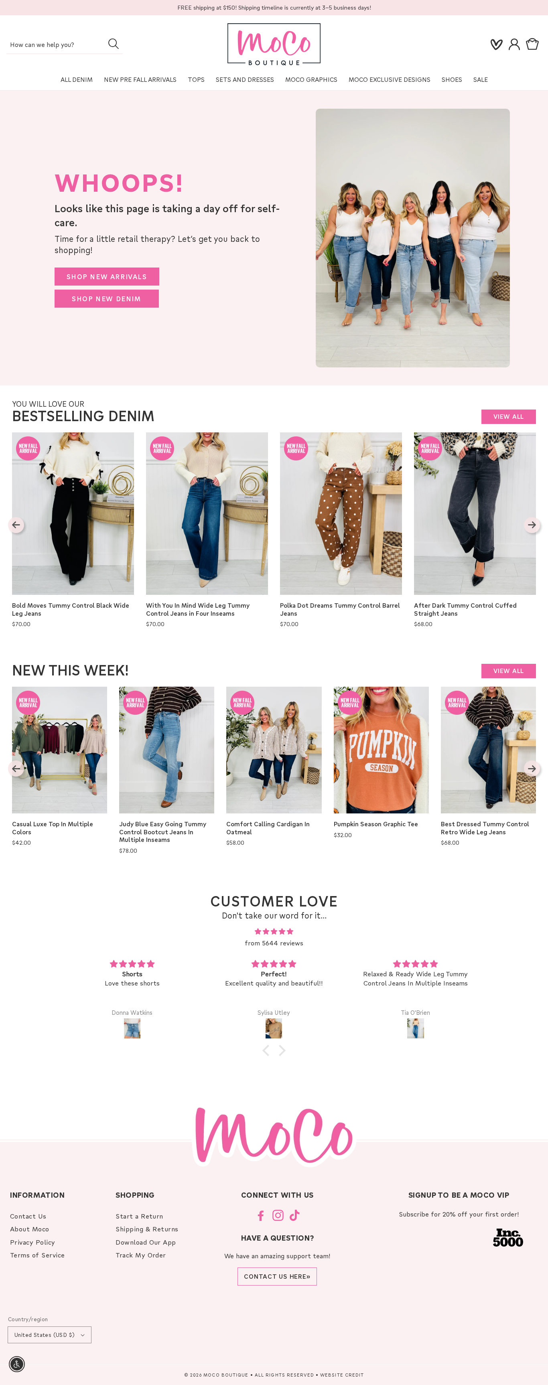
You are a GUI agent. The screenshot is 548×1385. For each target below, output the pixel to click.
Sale (480, 79)
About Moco (29, 1229)
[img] (274, 931)
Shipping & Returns (147, 1229)
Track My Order (141, 1255)
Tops (196, 79)
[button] (534, 44)
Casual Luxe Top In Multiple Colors (52, 828)
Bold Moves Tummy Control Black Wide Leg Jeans (70, 609)
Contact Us (28, 1216)
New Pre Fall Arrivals (140, 79)
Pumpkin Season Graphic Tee (376, 824)
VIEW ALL (508, 416)
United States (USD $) (44, 1334)
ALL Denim (77, 79)
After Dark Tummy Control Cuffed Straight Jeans (465, 609)
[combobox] (64, 45)
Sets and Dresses (245, 79)
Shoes (452, 79)
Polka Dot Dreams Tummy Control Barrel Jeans (340, 609)
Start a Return (139, 1216)
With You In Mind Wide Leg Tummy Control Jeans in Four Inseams (198, 609)
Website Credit (342, 1375)
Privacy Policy (32, 1242)
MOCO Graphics (311, 79)
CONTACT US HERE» (277, 1276)
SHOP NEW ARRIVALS (107, 276)
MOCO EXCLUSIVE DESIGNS (389, 79)
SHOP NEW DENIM (106, 298)
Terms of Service (37, 1255)
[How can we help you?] (113, 44)
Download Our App (146, 1242)
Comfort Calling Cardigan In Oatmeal (268, 828)
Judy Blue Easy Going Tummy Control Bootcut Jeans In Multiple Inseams (162, 832)
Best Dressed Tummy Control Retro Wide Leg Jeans (485, 828)
